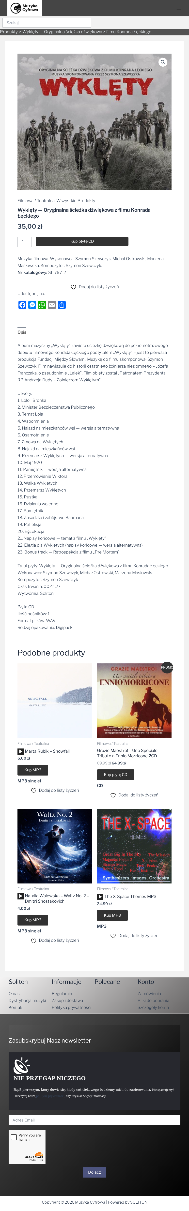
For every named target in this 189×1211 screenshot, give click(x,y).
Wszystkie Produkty (75, 200)
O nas (14, 993)
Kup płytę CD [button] (115, 774)
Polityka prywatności (71, 1007)
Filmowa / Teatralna (36, 200)
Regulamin (62, 993)
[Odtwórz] (20, 751)
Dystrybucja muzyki (27, 1000)
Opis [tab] (21, 332)
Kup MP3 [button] (32, 770)
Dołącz (94, 1172)
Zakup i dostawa (67, 1000)
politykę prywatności (50, 1096)
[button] (162, 62)
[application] (20, 751)
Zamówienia (149, 993)
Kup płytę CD (82, 241)
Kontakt (16, 1007)
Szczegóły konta (153, 1007)
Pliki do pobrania (153, 1000)
